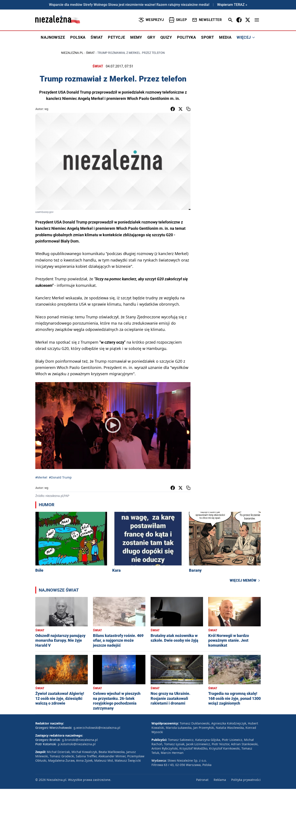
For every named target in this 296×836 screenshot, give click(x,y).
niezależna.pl (72, 52)
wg (46, 109)
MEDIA (225, 37)
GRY (151, 37)
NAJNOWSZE (53, 37)
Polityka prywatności (246, 780)
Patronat (202, 780)
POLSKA (77, 37)
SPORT (207, 37)
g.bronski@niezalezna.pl (80, 740)
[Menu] (257, 20)
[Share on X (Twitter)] (180, 109)
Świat (90, 52)
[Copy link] (188, 109)
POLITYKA (186, 37)
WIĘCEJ (244, 37)
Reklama (220, 780)
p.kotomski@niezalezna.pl (77, 744)
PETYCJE (116, 37)
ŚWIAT (97, 37)
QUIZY (166, 37)
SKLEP (181, 20)
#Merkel (41, 477)
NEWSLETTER (210, 20)
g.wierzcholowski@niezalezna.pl (96, 728)
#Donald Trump (60, 477)
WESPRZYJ (155, 20)
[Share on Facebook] (173, 109)
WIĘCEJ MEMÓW (243, 580)
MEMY (136, 37)
